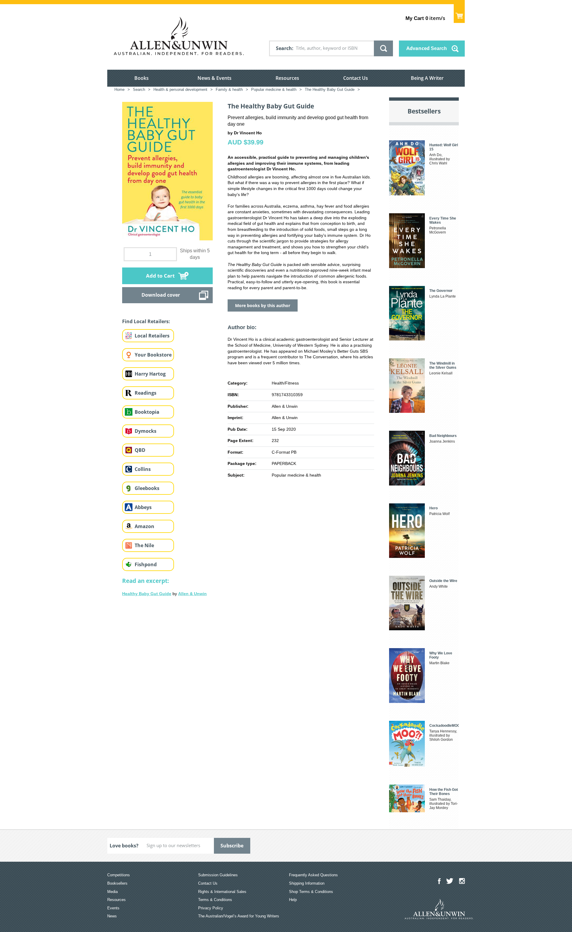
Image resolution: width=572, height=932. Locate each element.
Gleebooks (147, 488)
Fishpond (146, 564)
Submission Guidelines (218, 875)
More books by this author (262, 305)
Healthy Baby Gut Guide (146, 593)
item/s (425, 18)
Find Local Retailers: (146, 321)
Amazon (144, 526)
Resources (287, 78)
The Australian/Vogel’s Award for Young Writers (238, 916)
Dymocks (145, 431)
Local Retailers (152, 335)
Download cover (161, 295)
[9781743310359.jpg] (167, 170)
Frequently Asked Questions (313, 875)
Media (112, 891)
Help (293, 899)
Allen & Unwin (192, 593)
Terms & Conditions (215, 899)
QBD (140, 450)
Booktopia (147, 412)
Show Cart (459, 13)
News (112, 916)
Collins (143, 469)
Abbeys (143, 507)
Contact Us (355, 78)
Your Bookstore (153, 354)
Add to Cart (160, 275)
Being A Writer (427, 78)
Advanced (426, 48)
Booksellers (117, 883)
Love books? (124, 845)
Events (113, 908)
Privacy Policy (210, 908)
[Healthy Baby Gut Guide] (248, 690)
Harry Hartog (150, 374)
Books (141, 78)
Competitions (118, 875)
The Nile (144, 545)
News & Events (214, 78)
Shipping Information (306, 883)
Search (284, 48)
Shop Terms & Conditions (311, 891)
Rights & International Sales (222, 891)
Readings (145, 393)
